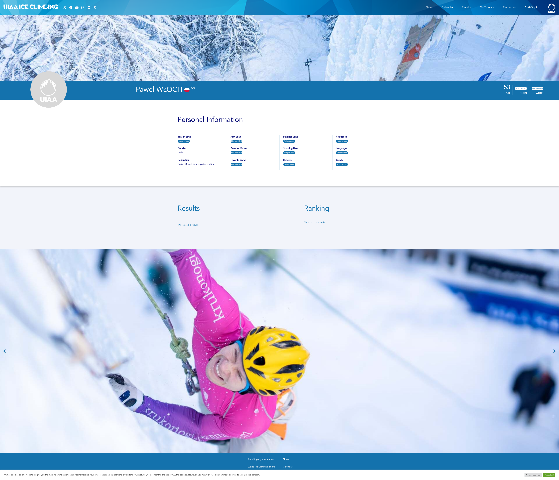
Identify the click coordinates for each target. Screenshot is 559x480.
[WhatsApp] (95, 8)
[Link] (552, 7)
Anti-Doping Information (261, 459)
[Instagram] (83, 8)
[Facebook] (71, 8)
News (286, 459)
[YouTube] (77, 8)
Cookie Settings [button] (533, 475)
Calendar (287, 467)
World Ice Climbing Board (261, 467)
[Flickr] (89, 8)
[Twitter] (65, 8)
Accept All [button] (549, 475)
